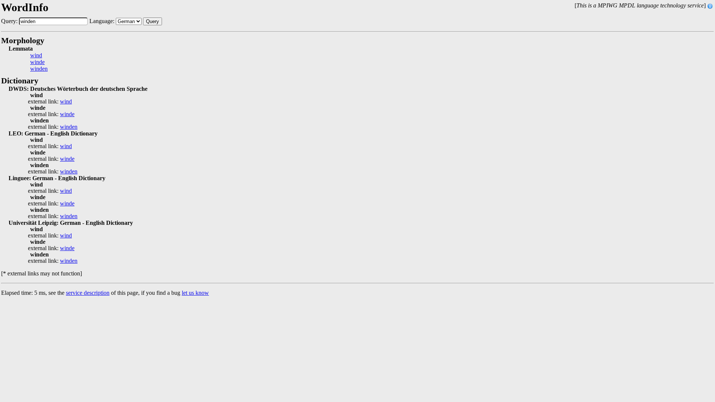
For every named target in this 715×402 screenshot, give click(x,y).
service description (87, 293)
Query (152, 21)
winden (39, 69)
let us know (195, 293)
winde (37, 62)
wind (36, 55)
